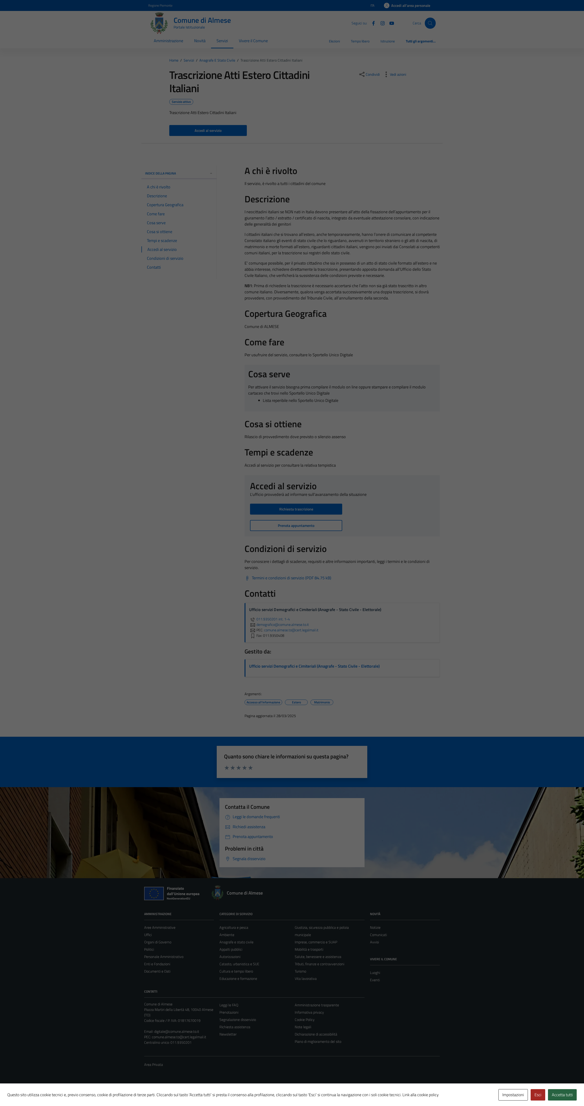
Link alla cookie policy (420, 1095)
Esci (537, 1095)
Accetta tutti (562, 1095)
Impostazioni (513, 1095)
